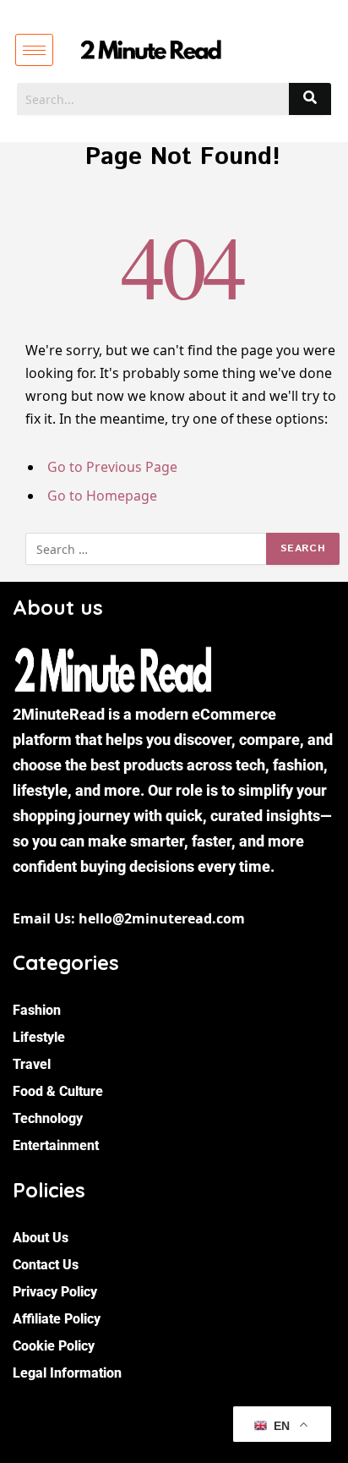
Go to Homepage (102, 495)
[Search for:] (146, 549)
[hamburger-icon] (34, 50)
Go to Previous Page (112, 467)
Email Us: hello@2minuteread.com (129, 918)
